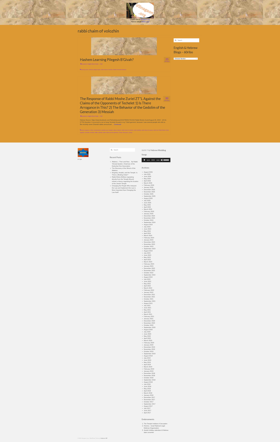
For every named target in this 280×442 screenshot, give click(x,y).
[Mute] (162, 160)
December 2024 (149, 216)
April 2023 (147, 259)
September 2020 (149, 327)
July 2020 (147, 332)
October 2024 (148, 220)
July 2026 (147, 174)
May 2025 (147, 205)
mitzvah (119, 130)
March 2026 (148, 183)
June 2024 (147, 229)
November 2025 (149, 192)
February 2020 (149, 343)
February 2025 (149, 211)
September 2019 (149, 353)
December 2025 (149, 189)
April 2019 (147, 364)
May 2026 (147, 178)
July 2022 (147, 279)
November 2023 (149, 244)
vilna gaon (125, 132)
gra (107, 130)
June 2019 (147, 360)
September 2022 (149, 275)
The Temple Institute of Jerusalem (155, 423)
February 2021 (149, 316)
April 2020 (147, 338)
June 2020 (147, 334)
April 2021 (147, 312)
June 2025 (147, 203)
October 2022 (148, 273)
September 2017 (149, 404)
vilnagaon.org (145, 19)
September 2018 (149, 380)
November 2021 (149, 297)
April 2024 (147, 233)
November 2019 (149, 349)
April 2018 (147, 391)
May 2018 (147, 388)
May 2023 (147, 257)
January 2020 (148, 345)
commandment (97, 130)
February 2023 (149, 264)
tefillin (96, 132)
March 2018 (148, 393)
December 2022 (149, 268)
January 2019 (148, 371)
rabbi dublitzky (137, 130)
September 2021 (149, 301)
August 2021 (148, 303)
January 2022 (148, 292)
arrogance (87, 130)
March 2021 (148, 314)
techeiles (87, 132)
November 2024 (149, 218)
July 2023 (147, 253)
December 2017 (149, 397)
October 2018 (148, 378)
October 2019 (148, 351)
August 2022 (148, 277)
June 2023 (147, 255)
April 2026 (147, 181)
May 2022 (147, 283)
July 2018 (147, 384)
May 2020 (147, 336)
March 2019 (148, 367)
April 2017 (147, 413)
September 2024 (149, 222)
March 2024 (148, 235)
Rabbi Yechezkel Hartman (119, 69)
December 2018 (149, 373)
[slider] (166, 160)
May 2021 (147, 310)
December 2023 (149, 242)
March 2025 (148, 209)
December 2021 (149, 294)
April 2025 (147, 207)
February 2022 (149, 290)
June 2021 (147, 308)
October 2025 (148, 194)
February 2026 (149, 185)
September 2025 (149, 196)
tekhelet (100, 132)
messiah (111, 130)
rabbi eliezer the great (147, 130)
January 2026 (148, 187)
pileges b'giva (97, 69)
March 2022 (148, 288)
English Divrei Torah (93, 64)
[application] (156, 160)
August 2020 (148, 329)
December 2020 (149, 321)
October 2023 (148, 246)
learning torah (84, 69)
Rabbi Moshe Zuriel (164, 130)
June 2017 (147, 410)
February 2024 (149, 238)
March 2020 (148, 340)
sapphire (82, 132)
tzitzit (104, 132)
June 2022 (147, 281)
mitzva (115, 130)
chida (91, 130)
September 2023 (149, 248)
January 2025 (148, 213)
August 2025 (148, 198)
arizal (82, 130)
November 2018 (149, 375)
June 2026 (147, 176)
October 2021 (148, 299)
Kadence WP (104, 438)
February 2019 (149, 369)
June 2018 (147, 386)
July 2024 (147, 227)
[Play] (144, 160)
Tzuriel (120, 132)
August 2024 (148, 224)
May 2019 (147, 362)
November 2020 (149, 323)
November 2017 (149, 399)
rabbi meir (155, 130)
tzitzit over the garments (112, 132)
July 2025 (147, 200)
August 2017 (148, 406)
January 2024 (148, 240)
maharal (91, 69)
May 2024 (147, 231)
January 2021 (148, 318)
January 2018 (148, 395)
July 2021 (147, 305)
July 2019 (147, 358)
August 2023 (148, 251)
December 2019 (149, 347)
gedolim (104, 130)
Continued (117, 124)
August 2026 (148, 172)
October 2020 (148, 325)
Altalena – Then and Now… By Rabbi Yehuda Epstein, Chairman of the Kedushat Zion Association (125, 164)
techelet (92, 132)
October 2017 (148, 402)
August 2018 (148, 382)
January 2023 (148, 266)
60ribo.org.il (145, 22)
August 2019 (148, 356)
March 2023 (148, 262)
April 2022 (147, 286)
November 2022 (149, 270)
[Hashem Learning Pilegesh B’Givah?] (124, 46)
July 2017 (147, 408)
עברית (80, 159)
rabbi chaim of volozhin (107, 69)
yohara (130, 132)
